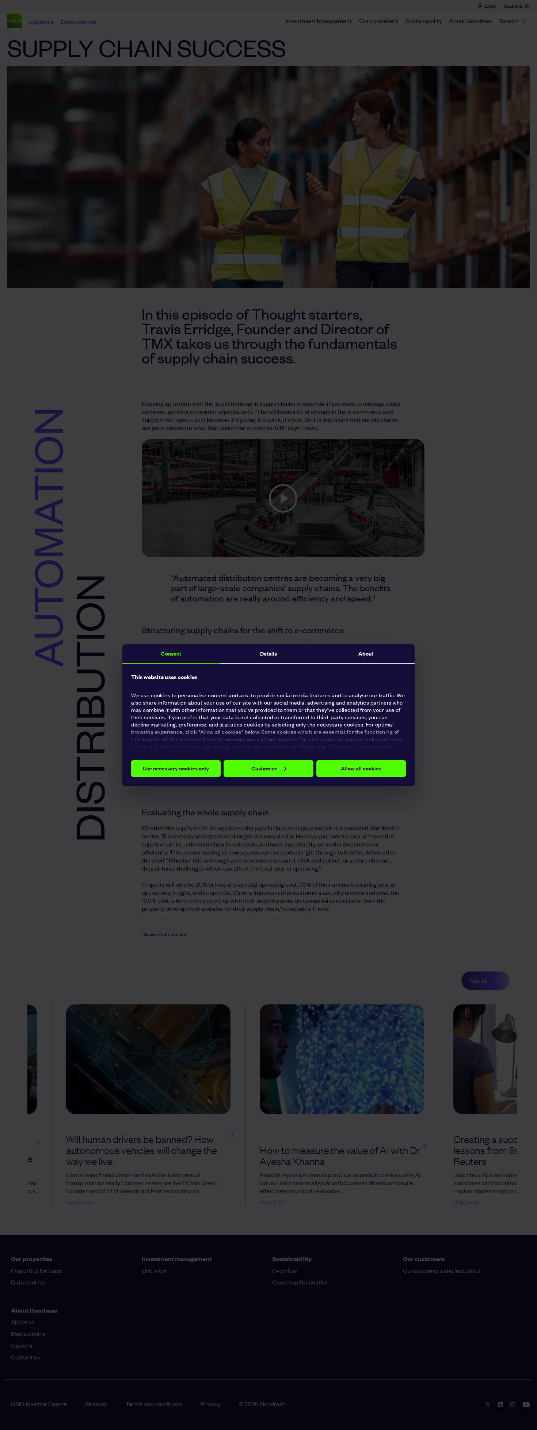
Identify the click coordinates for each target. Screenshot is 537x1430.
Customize (264, 768)
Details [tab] (268, 653)
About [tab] (366, 653)
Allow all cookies (361, 768)
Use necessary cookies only (176, 768)
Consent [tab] (171, 653)
